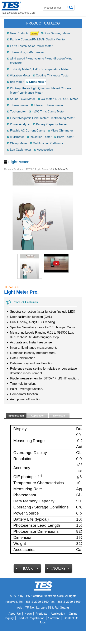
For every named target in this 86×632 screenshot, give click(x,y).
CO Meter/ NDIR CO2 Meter (59, 99)
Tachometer (18, 111)
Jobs (42, 622)
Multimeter (17, 136)
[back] (28, 572)
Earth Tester (65, 136)
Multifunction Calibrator (48, 143)
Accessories (45, 149)
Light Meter (37, 81)
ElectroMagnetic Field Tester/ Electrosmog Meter (42, 118)
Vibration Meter (20, 75)
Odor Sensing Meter (56, 33)
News (28, 613)
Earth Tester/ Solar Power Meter (31, 46)
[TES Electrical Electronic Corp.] (11, 6)
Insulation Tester (41, 136)
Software (54, 618)
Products (18, 169)
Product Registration (31, 618)
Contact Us (71, 618)
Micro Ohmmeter (62, 130)
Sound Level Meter (22, 99)
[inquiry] (59, 572)
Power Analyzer (20, 124)
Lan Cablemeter (20, 149)
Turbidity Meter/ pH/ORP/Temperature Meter (39, 69)
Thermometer (19, 105)
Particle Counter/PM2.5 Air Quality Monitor (38, 39)
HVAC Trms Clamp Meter (48, 111)
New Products (19, 33)
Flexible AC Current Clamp (27, 130)
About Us (15, 613)
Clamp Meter (18, 143)
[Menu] (83, 4)
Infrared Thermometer (48, 105)
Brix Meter (17, 81)
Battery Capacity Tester (51, 124)
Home (7, 169)
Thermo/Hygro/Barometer (27, 52)
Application (58, 613)
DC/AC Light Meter (37, 169)
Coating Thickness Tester (53, 75)
